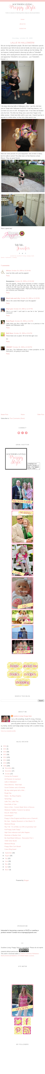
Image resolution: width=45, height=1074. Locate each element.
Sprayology (8, 799)
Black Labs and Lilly (13, 298)
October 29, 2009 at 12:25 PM (30, 298)
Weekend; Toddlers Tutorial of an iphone (17, 810)
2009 (4, 766)
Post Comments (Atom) (17, 418)
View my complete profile (8, 731)
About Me (23, 24)
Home (22, 19)
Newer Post (4, 414)
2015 (4, 749)
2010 (4, 763)
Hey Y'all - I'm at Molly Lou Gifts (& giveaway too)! (20, 827)
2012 (4, 757)
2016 (4, 746)
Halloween (8, 257)
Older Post (40, 414)
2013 (4, 754)
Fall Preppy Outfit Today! (12, 829)
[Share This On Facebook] (19, 254)
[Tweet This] (22, 254)
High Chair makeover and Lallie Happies (17, 832)
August (7, 855)
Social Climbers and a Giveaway (14, 787)
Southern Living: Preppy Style (22, 716)
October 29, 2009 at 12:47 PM (23, 309)
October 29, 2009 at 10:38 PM (22, 347)
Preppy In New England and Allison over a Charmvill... (21, 818)
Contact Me (22, 28)
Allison (8, 270)
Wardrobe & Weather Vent (12, 835)
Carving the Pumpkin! (11, 776)
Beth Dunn (9, 333)
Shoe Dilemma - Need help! (13, 784)
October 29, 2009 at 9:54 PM (23, 333)
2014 (4, 752)
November (8, 771)
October (7, 774)
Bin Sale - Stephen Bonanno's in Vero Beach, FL (19, 821)
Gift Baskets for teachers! (12, 779)
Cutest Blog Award (10, 849)
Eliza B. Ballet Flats (10, 813)
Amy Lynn (9, 309)
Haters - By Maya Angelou (12, 796)
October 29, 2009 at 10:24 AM (21, 270)
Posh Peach (10, 321)
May (6, 864)
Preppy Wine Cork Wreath (12, 846)
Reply (8, 275)
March (7, 869)
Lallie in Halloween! (10, 782)
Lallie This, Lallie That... (12, 801)
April (6, 867)
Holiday (14, 257)
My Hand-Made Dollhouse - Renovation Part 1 (18, 838)
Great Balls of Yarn (10, 804)
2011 (4, 760)
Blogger (26, 880)
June (6, 861)
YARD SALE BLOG (10, 841)
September (8, 853)
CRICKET (9, 347)
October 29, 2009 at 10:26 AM (24, 281)
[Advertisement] (17, 398)
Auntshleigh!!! (8, 815)
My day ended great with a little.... (15, 790)
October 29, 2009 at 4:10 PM (24, 321)
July (6, 858)
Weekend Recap (9, 824)
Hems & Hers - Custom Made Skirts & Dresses (19, 807)
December (8, 768)
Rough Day (7, 793)
